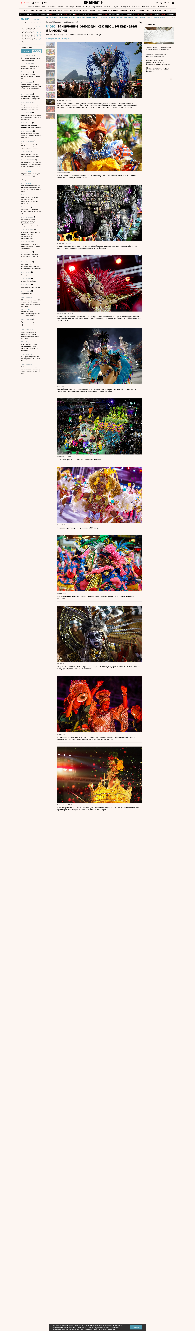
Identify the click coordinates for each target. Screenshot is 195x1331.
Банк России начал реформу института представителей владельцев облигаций (29, 223)
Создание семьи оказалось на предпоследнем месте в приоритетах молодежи (31, 107)
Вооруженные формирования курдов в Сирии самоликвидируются (31, 267)
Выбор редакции (51, 17)
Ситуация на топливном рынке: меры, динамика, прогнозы (118, 17)
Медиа (88, 7)
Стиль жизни (136, 7)
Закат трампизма (27, 275)
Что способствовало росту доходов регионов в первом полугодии (31, 136)
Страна (92, 10)
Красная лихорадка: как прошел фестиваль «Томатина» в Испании (29, 324)
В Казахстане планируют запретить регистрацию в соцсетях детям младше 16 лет (30, 370)
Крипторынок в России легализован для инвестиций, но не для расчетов (29, 200)
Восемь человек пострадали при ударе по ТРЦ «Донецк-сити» (30, 314)
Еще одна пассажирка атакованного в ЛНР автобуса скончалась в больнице (29, 347)
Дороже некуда (26, 294)
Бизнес (44, 7)
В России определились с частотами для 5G (30, 59)
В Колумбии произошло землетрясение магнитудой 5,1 (31, 359)
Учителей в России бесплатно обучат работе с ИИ (31, 76)
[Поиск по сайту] (161, 3)
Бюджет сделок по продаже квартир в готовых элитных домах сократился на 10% (31, 164)
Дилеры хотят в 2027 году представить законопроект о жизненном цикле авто (31, 87)
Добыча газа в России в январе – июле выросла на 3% (31, 212)
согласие (83, 1327)
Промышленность (103, 10)
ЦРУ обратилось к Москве (30, 287)
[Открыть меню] (173, 3)
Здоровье (140, 10)
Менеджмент (125, 7)
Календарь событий (25, 19)
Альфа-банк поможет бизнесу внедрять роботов (31, 126)
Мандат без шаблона (28, 281)
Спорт (148, 10)
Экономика (52, 7)
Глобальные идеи (34, 7)
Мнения (153, 7)
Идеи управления (50, 10)
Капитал (85, 10)
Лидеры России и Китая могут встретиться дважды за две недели (30, 246)
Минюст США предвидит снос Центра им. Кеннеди (30, 256)
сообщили (64, 389)
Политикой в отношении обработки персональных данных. (95, 1329)
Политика (107, 7)
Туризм (165, 10)
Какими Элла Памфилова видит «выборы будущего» (31, 98)
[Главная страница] (94, 3)
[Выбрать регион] (157, 3)
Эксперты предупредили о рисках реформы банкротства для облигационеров (30, 235)
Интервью (145, 7)
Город (60, 10)
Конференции (156, 10)
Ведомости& (68, 10)
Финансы (61, 7)
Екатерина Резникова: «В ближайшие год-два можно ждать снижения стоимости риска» (31, 188)
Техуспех (132, 10)
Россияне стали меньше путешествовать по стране (30, 155)
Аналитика (77, 10)
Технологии (80, 7)
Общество (116, 7)
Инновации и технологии (119, 10)
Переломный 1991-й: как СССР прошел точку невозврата (78, 17)
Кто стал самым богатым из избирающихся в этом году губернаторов (31, 117)
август (36, 19)
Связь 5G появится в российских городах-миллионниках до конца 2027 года (30, 335)
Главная (49, 22)
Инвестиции (70, 7)
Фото (63, 22)
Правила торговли (36, 10)
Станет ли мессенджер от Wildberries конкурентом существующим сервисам (30, 146)
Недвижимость (97, 7)
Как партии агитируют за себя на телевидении (30, 67)
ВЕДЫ (26, 10)
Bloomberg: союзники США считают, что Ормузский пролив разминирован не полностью (31, 303)
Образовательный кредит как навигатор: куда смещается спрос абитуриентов (30, 177)
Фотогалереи (162, 7)
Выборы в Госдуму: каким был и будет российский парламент (160, 17)
